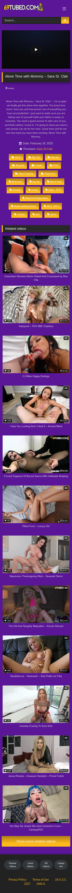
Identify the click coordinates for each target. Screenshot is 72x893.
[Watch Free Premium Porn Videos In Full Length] (29, 8)
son (37, 214)
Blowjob (20, 165)
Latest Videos (30, 865)
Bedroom (17, 181)
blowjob (16, 189)
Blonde (55, 157)
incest (34, 189)
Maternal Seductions (36, 198)
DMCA (41, 883)
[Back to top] (61, 882)
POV (55, 165)
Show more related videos (36, 841)
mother (21, 214)
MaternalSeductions (25, 206)
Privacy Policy (17, 879)
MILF (18, 157)
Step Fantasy (26, 173)
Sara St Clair (45, 148)
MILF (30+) (53, 206)
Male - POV (54, 189)
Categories (60, 865)
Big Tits (36, 157)
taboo (53, 214)
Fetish (38, 165)
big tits (36, 181)
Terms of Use (41, 879)
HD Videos (46, 865)
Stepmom (50, 173)
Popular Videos (12, 865)
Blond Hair (56, 181)
